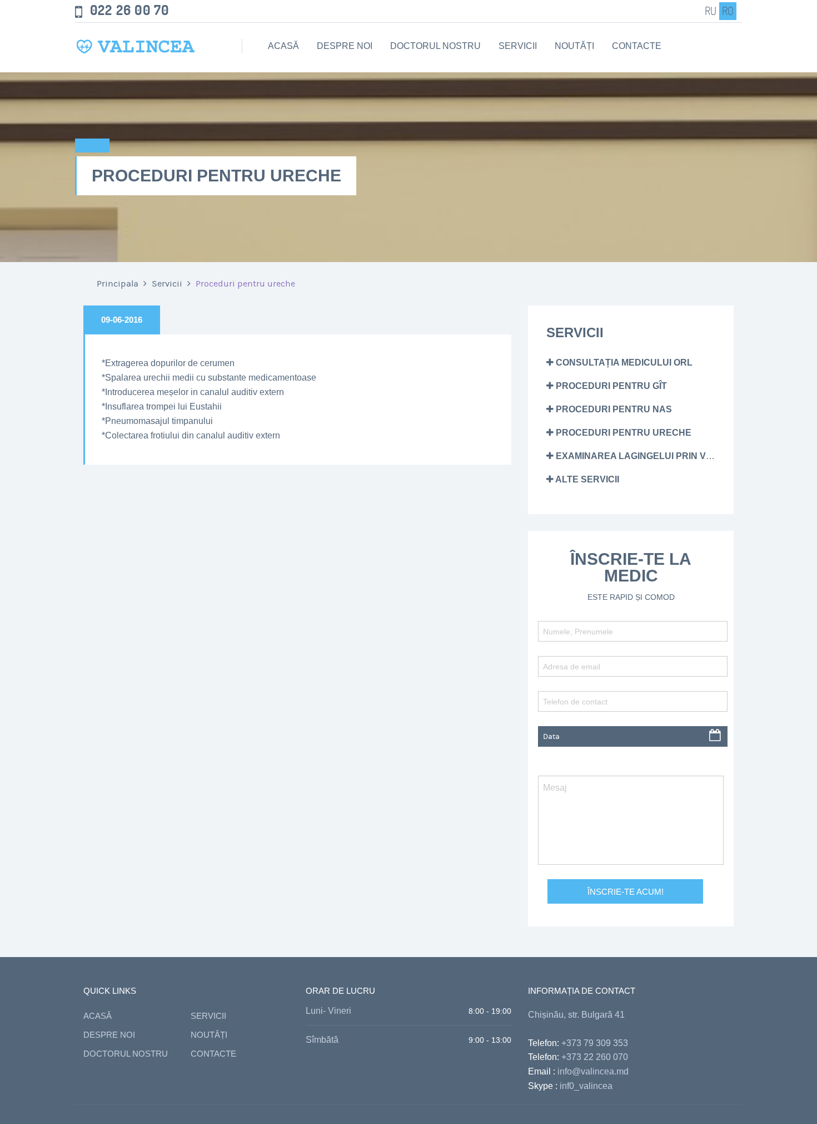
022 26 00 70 (129, 10)
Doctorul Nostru (435, 46)
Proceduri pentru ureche (622, 432)
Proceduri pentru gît (610, 386)
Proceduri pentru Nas (613, 409)
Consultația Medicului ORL (623, 362)
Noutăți (574, 46)
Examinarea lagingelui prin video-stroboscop (674, 456)
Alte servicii (586, 479)
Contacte (636, 46)
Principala (117, 284)
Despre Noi (344, 46)
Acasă (283, 46)
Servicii (518, 46)
